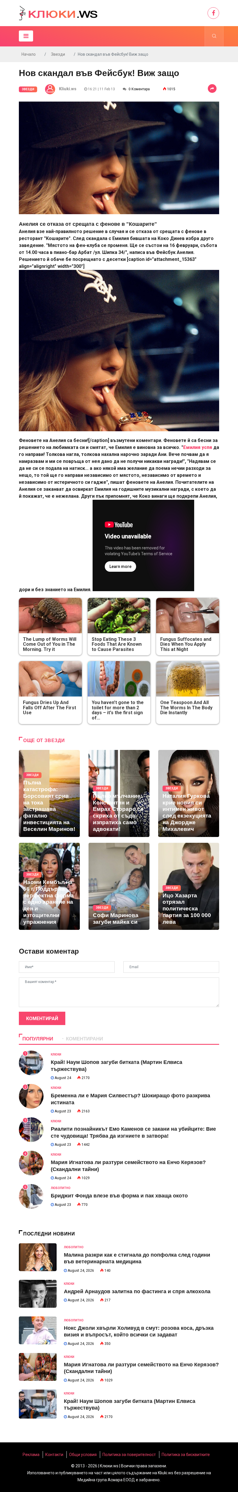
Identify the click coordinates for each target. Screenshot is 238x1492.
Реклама (31, 1454)
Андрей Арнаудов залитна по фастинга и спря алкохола (137, 1291)
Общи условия (83, 1454)
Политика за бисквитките (186, 1454)
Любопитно (61, 1188)
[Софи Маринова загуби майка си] (119, 886)
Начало (28, 54)
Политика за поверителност (129, 1454)
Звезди (58, 54)
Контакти (54, 1454)
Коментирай (42, 1018)
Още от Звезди (44, 740)
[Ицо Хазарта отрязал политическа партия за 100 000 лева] (188, 886)
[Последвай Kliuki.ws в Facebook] (213, 13)
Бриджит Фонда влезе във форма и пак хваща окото (119, 1196)
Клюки (56, 1054)
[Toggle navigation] (26, 36)
